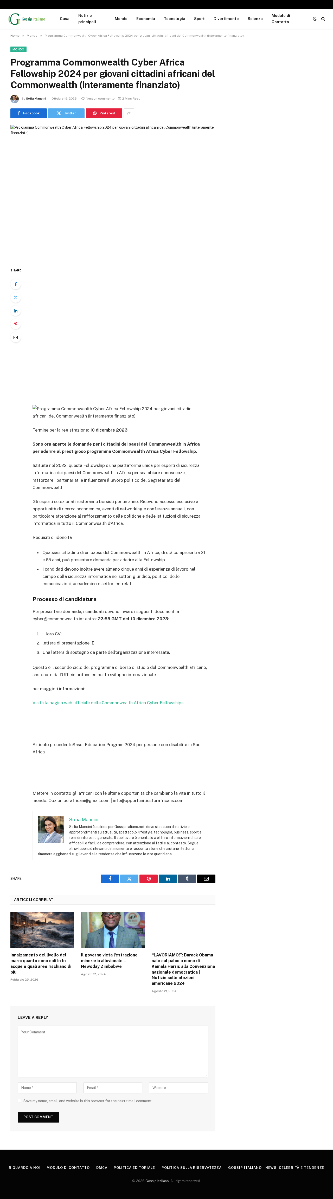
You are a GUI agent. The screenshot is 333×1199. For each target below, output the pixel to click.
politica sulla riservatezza (192, 1168)
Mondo (121, 18)
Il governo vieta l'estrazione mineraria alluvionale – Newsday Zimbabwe (109, 961)
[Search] (322, 19)
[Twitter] (15, 297)
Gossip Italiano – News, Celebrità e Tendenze (276, 1168)
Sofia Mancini (36, 98)
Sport (199, 18)
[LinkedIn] (15, 310)
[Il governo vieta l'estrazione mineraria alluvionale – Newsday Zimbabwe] (113, 930)
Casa (64, 18)
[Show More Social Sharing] (129, 113)
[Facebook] (15, 284)
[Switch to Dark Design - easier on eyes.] (315, 19)
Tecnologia (174, 18)
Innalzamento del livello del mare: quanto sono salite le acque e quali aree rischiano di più (40, 963)
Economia (145, 18)
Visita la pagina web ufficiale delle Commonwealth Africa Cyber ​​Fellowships (108, 702)
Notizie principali (87, 18)
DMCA (101, 1168)
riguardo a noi (24, 1168)
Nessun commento (100, 98)
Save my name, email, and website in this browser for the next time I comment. (87, 1101)
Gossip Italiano (157, 1181)
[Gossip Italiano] (27, 19)
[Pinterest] (15, 324)
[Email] (15, 337)
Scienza (255, 18)
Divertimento (226, 18)
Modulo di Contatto (281, 18)
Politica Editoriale (134, 1168)
